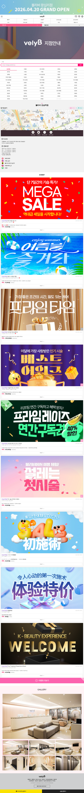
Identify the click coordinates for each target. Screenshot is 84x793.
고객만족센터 (31, 780)
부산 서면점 (59, 80)
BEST (8, 19)
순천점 (25, 85)
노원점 (25, 74)
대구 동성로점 (42, 74)
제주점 (42, 93)
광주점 (8, 72)
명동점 (42, 77)
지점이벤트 (33, 134)
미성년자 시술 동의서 (39, 780)
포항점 (8, 99)
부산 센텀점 (75, 80)
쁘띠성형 (25, 22)
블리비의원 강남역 (10, 163)
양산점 (75, 85)
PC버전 (53, 780)
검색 (81, 64)
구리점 (42, 72)
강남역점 (8, 69)
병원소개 (76, 22)
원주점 (8, 90)
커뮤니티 (4, 25)
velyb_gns (7, 160)
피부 (8, 22)
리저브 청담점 (8, 77)
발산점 (75, 77)
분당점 (25, 82)
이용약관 (55, 779)
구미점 (59, 72)
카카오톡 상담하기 (22, 791)
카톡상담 (38, 134)
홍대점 (42, 99)
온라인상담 (58, 19)
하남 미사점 (25, 99)
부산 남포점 (25, 80)
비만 (59, 22)
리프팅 (42, 22)
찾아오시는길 (38, 779)
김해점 (8, 74)
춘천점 (59, 96)
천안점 (8, 96)
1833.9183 (7, 158)
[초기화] (81, 123)
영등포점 (8, 88)
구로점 (25, 72)
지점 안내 (46, 25)
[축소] (81, 120)
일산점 (75, 90)
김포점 (75, 72)
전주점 (25, 93)
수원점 (75, 82)
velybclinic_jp (8, 165)
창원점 (75, 93)
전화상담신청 (44, 134)
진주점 (59, 93)
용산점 (25, 88)
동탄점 (75, 74)
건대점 (25, 69)
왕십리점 (59, 88)
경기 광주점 (42, 69)
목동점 (59, 77)
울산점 (75, 88)
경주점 (59, 69)
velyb (6, 168)
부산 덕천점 (42, 80)
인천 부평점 (59, 90)
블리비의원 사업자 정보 (41, 786)
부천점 (8, 82)
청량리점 (25, 96)
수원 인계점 (8, 85)
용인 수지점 (42, 88)
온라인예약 (75, 19)
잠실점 (8, 93)
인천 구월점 (42, 90)
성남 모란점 (42, 82)
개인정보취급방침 (49, 779)
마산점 (25, 77)
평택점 (75, 96)
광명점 (75, 69)
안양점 (59, 85)
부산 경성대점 (8, 80)
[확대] (81, 117)
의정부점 (25, 90)
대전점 (59, 74)
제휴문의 (33, 779)
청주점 (42, 96)
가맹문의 (29, 779)
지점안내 (25, 19)
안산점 (42, 85)
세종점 (59, 82)
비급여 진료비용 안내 (47, 780)
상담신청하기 (63, 791)
